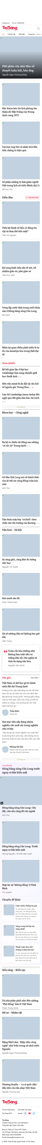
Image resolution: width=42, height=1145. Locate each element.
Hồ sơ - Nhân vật (12, 1012)
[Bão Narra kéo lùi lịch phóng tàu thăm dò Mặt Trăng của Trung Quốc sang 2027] (21, 94)
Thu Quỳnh (7, 892)
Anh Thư (6, 488)
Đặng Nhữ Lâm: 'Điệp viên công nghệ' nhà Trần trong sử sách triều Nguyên (20, 1045)
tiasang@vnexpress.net (15, 1137)
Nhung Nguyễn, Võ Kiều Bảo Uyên (17, 854)
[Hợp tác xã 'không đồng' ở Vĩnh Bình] (20, 871)
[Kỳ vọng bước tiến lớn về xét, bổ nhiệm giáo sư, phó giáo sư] (21, 252)
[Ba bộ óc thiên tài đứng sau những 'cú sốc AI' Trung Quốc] (21, 428)
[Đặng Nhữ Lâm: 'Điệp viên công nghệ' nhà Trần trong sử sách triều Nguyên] (21, 1028)
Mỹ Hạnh (6, 315)
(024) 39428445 (15, 1135)
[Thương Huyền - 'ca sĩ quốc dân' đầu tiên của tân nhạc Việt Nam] (21, 1070)
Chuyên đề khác (11, 899)
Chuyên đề (11, 34)
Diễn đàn (22, 34)
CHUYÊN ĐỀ (7, 765)
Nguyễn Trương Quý (11, 1092)
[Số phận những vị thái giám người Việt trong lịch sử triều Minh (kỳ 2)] (21, 168)
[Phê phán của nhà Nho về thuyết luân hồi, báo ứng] (21, 57)
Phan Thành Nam (9, 602)
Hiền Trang (7, 641)
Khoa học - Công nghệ (15, 412)
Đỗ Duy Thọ (7, 189)
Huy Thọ (5, 815)
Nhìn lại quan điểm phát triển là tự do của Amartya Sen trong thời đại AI (20, 351)
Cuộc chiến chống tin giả (26, 906)
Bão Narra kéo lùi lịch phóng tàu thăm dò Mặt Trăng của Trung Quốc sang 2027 (19, 112)
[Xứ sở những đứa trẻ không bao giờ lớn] (21, 619)
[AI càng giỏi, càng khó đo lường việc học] (21, 545)
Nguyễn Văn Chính (16, 665)
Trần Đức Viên (8, 275)
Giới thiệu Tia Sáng (24, 1110)
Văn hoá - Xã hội (12, 529)
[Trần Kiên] (5, 712)
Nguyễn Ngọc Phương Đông (14, 75)
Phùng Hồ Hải (16, 747)
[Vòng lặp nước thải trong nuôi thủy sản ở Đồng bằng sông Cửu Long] (21, 292)
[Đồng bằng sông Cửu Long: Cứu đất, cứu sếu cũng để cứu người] (21, 790)
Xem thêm (34, 678)
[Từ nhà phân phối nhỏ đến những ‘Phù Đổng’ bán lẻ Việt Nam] (21, 985)
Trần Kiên (14, 711)
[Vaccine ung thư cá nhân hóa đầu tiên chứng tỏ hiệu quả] (21, 133)
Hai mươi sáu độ (11, 598)
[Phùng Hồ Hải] (5, 749)
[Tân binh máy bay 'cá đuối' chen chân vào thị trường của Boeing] (21, 505)
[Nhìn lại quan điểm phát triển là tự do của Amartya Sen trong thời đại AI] (21, 332)
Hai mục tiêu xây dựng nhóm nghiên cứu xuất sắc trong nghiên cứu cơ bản (20, 725)
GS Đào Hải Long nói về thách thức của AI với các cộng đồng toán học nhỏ (20, 481)
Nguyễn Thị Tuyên (10, 567)
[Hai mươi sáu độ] (21, 584)
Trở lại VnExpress (8, 1110)
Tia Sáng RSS (7, 1113)
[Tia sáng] (9, 28)
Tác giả (6, 677)
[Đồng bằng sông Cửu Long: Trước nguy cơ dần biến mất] (20, 832)
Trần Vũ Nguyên (9, 235)
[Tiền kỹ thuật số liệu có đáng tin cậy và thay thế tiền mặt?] (21, 212)
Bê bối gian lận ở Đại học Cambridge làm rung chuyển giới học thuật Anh (19, 373)
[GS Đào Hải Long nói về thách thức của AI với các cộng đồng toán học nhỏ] (21, 463)
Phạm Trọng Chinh (10, 1008)
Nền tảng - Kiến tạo (13, 970)
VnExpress (5, 23)
